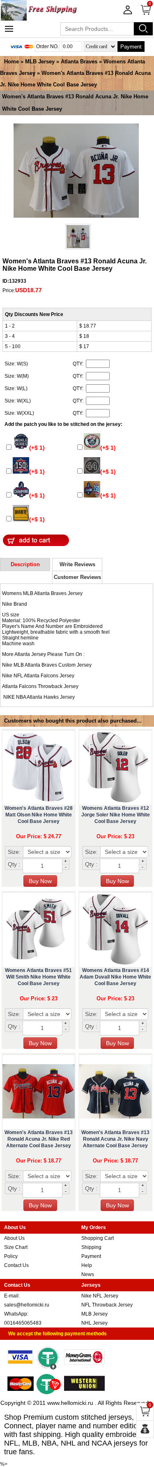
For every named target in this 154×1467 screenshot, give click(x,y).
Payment (131, 47)
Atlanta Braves (79, 61)
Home (11, 61)
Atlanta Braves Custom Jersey (58, 665)
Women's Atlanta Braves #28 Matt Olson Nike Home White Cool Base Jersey (39, 814)
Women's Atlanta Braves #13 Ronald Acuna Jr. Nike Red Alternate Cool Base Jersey (39, 1139)
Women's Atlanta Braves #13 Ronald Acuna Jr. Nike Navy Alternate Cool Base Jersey (115, 1139)
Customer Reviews (77, 577)
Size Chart (16, 1247)
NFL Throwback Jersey (107, 1305)
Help (86, 1265)
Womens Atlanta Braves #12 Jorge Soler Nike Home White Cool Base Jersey (115, 814)
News (87, 1274)
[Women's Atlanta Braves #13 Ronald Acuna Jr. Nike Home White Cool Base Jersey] (76, 171)
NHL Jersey (94, 1323)
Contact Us (16, 1265)
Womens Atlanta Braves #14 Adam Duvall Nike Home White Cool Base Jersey (115, 976)
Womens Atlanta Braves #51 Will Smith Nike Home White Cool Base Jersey (38, 976)
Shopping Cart (97, 1238)
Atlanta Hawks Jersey (51, 697)
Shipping (91, 1247)
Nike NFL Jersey (99, 1296)
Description (25, 564)
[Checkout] (145, 1429)
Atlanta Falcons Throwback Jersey (40, 686)
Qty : (14, 864)
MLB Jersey (40, 61)
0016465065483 (22, 1323)
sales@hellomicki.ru (26, 1305)
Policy (11, 1256)
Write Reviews (77, 564)
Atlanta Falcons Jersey (49, 676)
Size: (14, 852)
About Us (14, 1238)
